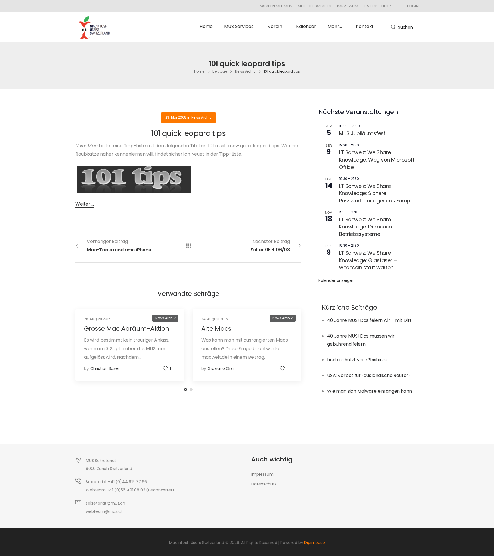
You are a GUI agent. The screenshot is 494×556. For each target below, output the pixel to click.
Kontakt (365, 26)
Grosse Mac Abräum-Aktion (126, 328)
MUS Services (238, 26)
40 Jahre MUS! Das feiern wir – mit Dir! (369, 320)
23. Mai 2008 (175, 117)
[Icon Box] (411, 6)
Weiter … (84, 204)
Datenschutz (377, 6)
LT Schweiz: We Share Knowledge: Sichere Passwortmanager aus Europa (376, 193)
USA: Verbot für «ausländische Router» (368, 375)
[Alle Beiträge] (188, 245)
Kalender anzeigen (336, 280)
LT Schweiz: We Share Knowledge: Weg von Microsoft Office (376, 159)
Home (206, 26)
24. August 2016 (214, 318)
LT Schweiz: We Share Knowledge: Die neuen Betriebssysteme (365, 227)
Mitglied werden (314, 6)
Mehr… (335, 26)
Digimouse (314, 542)
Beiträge (219, 71)
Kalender (306, 26)
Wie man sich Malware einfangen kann (369, 391)
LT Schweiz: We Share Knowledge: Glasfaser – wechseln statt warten (368, 260)
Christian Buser (104, 368)
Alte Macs (216, 328)
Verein (275, 26)
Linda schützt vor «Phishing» (357, 359)
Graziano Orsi (221, 368)
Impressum (347, 6)
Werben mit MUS (276, 6)
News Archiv (245, 71)
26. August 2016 (97, 318)
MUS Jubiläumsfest (362, 133)
